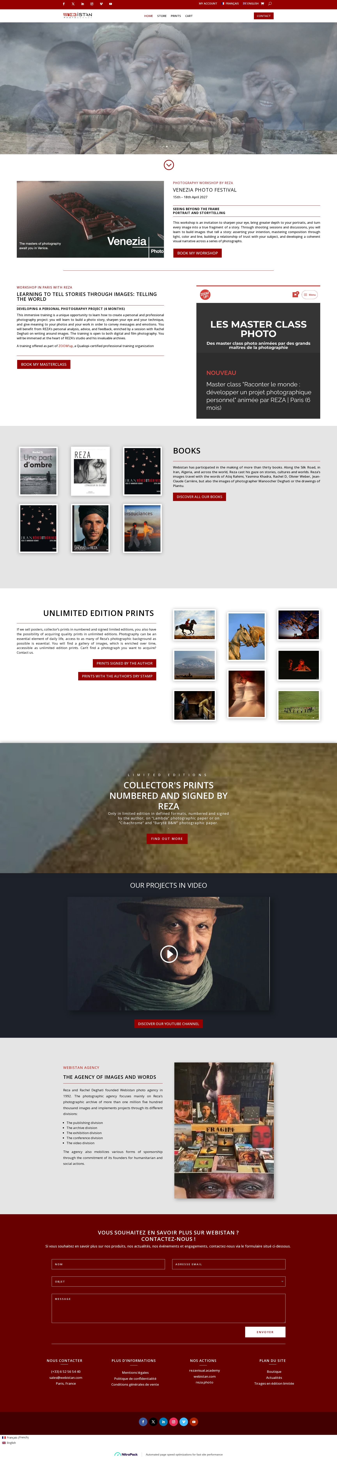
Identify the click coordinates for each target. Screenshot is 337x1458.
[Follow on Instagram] (92, 4)
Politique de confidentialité (135, 1378)
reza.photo (204, 1382)
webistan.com (205, 1376)
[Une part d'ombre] (38, 493)
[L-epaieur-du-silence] (90, 493)
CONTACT (264, 16)
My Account (208, 3)
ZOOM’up (66, 346)
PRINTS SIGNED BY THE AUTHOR (125, 663)
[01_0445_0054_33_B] (298, 718)
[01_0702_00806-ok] (246, 716)
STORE (162, 16)
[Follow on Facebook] (64, 4)
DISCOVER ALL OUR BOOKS (199, 496)
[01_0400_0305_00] (298, 638)
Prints (176, 16)
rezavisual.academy (204, 1370)
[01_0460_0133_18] (298, 678)
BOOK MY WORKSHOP (197, 253)
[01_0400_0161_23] (194, 678)
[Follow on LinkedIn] (82, 4)
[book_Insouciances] (142, 550)
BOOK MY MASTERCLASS (44, 364)
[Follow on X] (73, 4)
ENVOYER (265, 1332)
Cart (189, 16)
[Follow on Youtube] (110, 4)
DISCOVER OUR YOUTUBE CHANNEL (168, 1023)
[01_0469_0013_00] (246, 659)
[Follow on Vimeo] (101, 4)
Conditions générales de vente (135, 1384)
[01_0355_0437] (194, 718)
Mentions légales (135, 1372)
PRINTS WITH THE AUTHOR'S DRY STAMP (117, 676)
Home (148, 16)
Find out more (167, 839)
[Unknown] (38, 550)
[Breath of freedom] (194, 638)
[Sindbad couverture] (90, 550)
